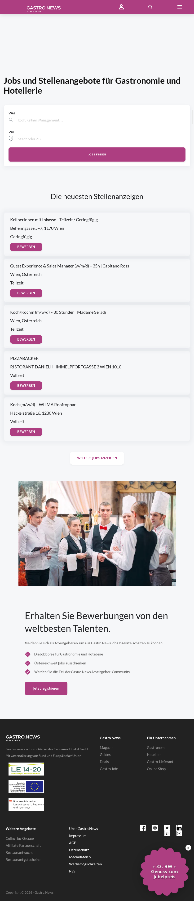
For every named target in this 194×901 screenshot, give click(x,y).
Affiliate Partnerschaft (23, 845)
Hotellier (154, 754)
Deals (104, 761)
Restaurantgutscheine (23, 859)
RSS (72, 871)
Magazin (106, 747)
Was (12, 113)
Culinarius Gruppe (20, 838)
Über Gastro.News (83, 828)
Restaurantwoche (19, 852)
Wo (11, 132)
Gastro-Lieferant (160, 761)
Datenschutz (79, 850)
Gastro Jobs (109, 769)
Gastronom (155, 747)
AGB (72, 843)
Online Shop (156, 769)
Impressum (77, 836)
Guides (105, 754)
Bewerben (26, 247)
